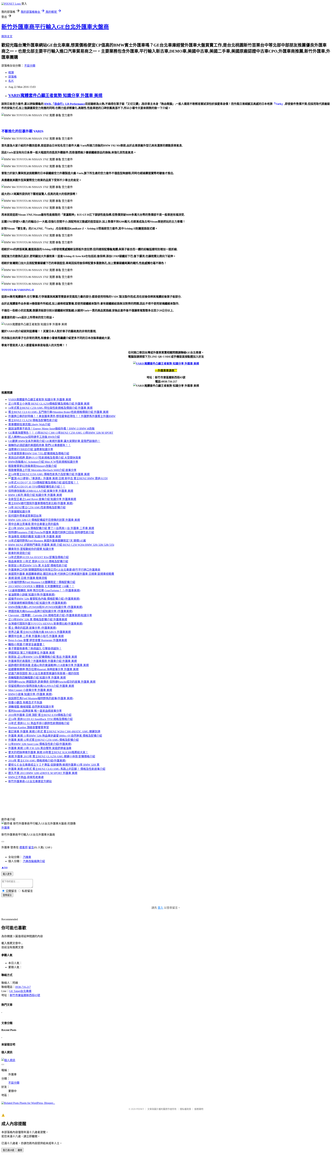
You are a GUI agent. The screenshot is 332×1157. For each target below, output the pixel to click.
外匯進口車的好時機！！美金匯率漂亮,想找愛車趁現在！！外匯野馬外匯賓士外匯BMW (62, 416)
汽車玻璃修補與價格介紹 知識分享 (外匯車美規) (37, 602)
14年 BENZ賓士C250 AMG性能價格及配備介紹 (37, 507)
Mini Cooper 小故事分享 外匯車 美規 (30, 690)
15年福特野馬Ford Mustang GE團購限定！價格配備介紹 (41, 582)
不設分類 (29, 65)
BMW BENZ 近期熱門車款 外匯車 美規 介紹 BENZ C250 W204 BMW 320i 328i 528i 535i (61, 544)
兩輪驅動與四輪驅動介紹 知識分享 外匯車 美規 (37, 677)
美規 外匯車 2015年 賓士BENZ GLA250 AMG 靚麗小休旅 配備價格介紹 (51, 756)
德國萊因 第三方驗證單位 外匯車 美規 (31, 652)
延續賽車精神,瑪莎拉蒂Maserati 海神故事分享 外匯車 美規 (43, 669)
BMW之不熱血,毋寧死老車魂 (26, 777)
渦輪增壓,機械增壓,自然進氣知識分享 (31, 706)
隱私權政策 (185, 1109)
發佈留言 (7, 895)
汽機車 (27, 857)
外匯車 (5, 827)
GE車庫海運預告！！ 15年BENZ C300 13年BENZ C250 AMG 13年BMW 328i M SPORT (60, 432)
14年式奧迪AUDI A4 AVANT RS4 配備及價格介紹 (38, 557)
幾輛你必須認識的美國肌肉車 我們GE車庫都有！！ (39, 445)
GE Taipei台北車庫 (20, 991)
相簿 (11, 72)
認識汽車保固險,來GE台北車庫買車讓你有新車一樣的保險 (43, 673)
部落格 (12, 76)
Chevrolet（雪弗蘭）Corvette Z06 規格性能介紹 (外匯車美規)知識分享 (50, 615)
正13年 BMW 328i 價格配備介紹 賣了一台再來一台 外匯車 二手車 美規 (51, 528)
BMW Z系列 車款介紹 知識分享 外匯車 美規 (35, 495)
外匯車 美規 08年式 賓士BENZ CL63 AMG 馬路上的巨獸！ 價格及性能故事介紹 (56, 768)
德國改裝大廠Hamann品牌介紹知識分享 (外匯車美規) (40, 611)
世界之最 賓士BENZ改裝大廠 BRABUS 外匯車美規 (39, 631)
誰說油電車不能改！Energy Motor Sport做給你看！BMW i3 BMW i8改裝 (51, 428)
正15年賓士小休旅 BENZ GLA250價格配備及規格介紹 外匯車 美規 (48, 403)
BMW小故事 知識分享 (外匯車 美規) (30, 694)
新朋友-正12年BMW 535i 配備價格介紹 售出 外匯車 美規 (42, 656)
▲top (4, 867)
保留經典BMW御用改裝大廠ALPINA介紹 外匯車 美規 (41, 685)
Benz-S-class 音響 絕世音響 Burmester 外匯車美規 (37, 640)
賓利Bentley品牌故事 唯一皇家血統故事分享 (35, 710)
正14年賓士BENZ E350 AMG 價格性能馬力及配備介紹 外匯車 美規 (49, 474)
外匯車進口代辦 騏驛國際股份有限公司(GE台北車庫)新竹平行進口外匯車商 (54, 569)
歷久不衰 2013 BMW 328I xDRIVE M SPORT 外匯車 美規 (42, 773)
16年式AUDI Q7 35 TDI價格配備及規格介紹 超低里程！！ (43, 482)
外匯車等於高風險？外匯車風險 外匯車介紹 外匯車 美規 (42, 661)
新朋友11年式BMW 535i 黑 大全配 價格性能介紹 (37, 565)
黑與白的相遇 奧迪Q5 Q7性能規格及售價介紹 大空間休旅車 (44, 457)
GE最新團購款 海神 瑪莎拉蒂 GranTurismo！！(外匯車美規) (44, 590)
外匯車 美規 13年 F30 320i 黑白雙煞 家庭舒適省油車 (39, 748)
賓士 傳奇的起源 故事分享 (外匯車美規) (32, 627)
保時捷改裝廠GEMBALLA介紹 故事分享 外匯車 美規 (40, 490)
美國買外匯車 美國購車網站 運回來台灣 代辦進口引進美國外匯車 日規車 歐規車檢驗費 (61, 573)
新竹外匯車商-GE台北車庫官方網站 (30, 781)
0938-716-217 (23, 986)
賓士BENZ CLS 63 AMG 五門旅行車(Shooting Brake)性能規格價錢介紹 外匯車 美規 (58, 412)
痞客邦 (23, 847)
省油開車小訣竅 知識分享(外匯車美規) (31, 594)
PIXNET (140, 1109)
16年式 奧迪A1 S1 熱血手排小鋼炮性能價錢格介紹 (38, 723)
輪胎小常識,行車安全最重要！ (26, 644)
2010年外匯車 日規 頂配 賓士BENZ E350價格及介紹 (39, 714)
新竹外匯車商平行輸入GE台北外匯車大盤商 (55, 27)
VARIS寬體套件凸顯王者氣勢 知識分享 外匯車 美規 (55, 95)
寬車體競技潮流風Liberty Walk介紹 (29, 424)
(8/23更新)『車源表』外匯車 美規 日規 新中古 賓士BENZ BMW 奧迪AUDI (62, 478)
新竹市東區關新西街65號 (25, 995)
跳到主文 (6, 36)
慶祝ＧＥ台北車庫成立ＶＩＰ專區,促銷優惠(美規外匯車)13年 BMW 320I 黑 (53, 764)
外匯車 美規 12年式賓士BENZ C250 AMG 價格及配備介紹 (43, 739)
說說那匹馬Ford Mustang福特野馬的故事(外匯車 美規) (40, 698)
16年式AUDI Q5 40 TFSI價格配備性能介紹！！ (36, 486)
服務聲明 (198, 1109)
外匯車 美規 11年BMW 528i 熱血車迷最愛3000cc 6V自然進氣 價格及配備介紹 (55, 735)
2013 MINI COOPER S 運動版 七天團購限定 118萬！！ (41, 586)
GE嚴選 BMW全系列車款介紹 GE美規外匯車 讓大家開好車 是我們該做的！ (54, 441)
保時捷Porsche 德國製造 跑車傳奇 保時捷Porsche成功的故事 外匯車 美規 (51, 681)
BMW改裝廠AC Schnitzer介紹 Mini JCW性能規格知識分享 (43, 461)
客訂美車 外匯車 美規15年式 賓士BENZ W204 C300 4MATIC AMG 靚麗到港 (54, 731)
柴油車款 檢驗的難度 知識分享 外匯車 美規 (34, 536)
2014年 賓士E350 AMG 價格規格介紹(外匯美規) (37, 760)
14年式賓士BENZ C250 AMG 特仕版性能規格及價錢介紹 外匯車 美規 (50, 407)
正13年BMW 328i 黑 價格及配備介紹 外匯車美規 (37, 619)
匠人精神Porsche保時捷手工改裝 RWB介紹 (34, 436)
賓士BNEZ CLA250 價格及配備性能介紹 (32, 420)
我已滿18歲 (8, 1150)
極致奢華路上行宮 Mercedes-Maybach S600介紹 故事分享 (42, 470)
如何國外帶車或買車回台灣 (25, 515)
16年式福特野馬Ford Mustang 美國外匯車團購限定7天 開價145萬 (47, 540)
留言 (31, 847)
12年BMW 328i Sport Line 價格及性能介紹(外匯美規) (39, 744)
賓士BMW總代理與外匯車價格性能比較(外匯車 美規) (40, 503)
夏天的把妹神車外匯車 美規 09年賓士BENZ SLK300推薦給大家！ (48, 752)
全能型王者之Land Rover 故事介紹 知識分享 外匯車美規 (42, 499)
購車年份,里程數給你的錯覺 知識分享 (31, 548)
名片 (11, 80)
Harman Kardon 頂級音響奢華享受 (28, 727)
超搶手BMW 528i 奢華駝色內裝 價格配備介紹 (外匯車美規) (44, 598)
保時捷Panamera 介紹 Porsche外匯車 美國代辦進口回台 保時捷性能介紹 (51, 532)
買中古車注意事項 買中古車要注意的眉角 (33, 524)
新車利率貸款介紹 (19, 553)
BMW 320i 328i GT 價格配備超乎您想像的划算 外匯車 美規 (44, 519)
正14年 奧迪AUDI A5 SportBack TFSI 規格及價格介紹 (40, 719)
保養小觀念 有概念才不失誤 (25, 702)
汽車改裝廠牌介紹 (34, 861)
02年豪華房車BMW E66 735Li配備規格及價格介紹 (38, 453)
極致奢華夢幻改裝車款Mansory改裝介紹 (32, 465)
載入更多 (7, 874)
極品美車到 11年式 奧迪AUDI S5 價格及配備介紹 (38, 561)
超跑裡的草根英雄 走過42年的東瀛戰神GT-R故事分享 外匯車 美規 (48, 665)
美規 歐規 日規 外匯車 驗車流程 (27, 578)
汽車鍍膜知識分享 (19, 511)
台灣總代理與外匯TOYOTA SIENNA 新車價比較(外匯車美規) (45, 623)
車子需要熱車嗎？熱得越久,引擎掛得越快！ (35, 648)
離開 (20, 1150)
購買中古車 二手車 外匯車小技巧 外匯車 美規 (36, 636)
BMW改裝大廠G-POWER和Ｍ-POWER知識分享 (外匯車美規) (45, 607)
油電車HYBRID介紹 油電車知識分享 (30, 449)
